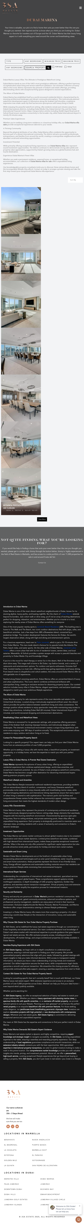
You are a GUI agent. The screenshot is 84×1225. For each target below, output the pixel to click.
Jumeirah (45, 1184)
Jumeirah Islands (13, 1205)
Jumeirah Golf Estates (16, 1199)
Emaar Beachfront (50, 1194)
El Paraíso (37, 1155)
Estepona (9, 1155)
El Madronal (10, 1145)
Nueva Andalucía (41, 1140)
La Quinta (9, 1165)
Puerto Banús (39, 1145)
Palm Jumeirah (43, 642)
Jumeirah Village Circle (52, 1199)
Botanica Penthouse (13, 505)
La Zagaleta (10, 1150)
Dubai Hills (10, 1194)
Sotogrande (38, 1160)
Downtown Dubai (13, 1189)
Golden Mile (10, 1160)
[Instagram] (12, 1126)
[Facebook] (8, 1126)
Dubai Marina (66, 614)
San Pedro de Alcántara (45, 1165)
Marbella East (39, 1150)
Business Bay (47, 1189)
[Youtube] (17, 1126)
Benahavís (9, 1140)
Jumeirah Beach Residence (48, 626)
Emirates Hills (11, 1179)
